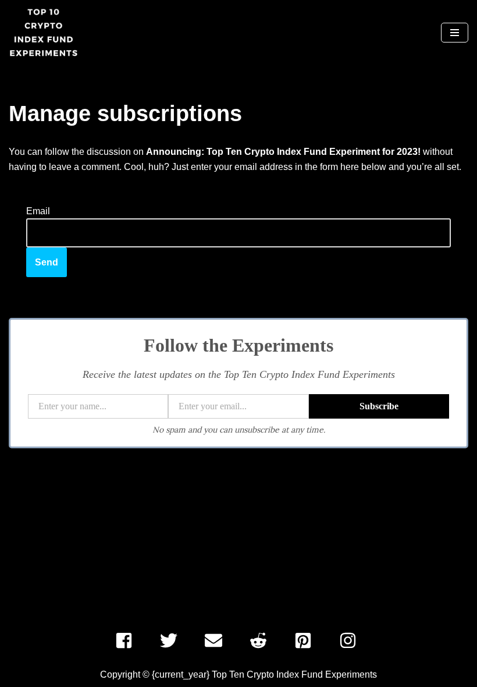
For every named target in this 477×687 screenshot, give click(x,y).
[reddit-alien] (262, 640)
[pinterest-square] (307, 640)
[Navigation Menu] (454, 33)
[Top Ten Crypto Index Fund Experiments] (44, 33)
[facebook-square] (127, 640)
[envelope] (217, 640)
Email (38, 211)
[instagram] (350, 640)
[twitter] (172, 640)
